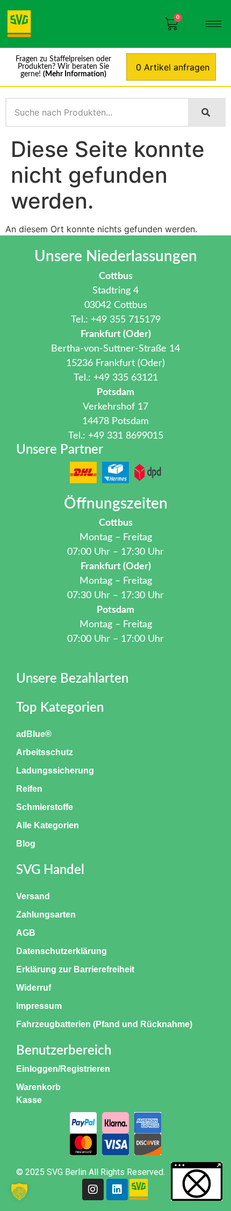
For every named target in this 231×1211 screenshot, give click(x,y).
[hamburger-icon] (213, 24)
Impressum (39, 1006)
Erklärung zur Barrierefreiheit (75, 969)
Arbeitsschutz (44, 752)
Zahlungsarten (46, 914)
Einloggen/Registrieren (63, 1068)
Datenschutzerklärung (61, 951)
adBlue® (34, 734)
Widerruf (33, 987)
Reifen (29, 788)
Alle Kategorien (47, 825)
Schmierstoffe (44, 807)
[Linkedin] (117, 1189)
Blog (25, 843)
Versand (33, 896)
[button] (19, 1191)
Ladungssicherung (55, 770)
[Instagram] (93, 1189)
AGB (25, 932)
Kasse (29, 1100)
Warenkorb (38, 1087)
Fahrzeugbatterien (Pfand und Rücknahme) (104, 1024)
